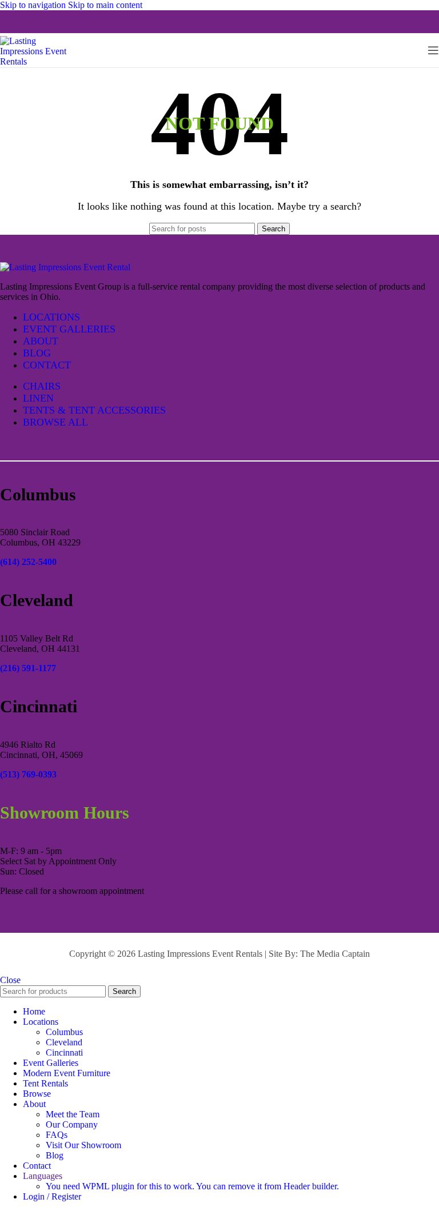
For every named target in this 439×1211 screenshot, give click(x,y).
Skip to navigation (34, 5)
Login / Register (52, 1196)
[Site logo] (40, 61)
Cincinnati (64, 1052)
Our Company (72, 1124)
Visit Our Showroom (83, 1145)
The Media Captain (335, 954)
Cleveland (64, 1042)
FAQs (56, 1135)
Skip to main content (105, 5)
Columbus (64, 1032)
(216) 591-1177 (28, 668)
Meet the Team (72, 1114)
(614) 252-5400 (28, 562)
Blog (54, 1155)
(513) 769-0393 (28, 774)
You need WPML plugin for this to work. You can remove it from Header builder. (192, 1186)
